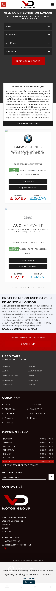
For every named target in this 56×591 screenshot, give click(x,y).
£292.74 (38, 197)
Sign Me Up (28, 344)
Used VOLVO (32, 385)
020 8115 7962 (31, 320)
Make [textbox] (8, 26)
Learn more (28, 578)
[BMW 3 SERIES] (28, 131)
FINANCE (9, 413)
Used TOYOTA (7, 385)
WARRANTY (36, 409)
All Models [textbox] (11, 34)
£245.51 (38, 276)
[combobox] (28, 26)
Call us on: (19, 328)
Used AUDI (6, 366)
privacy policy (38, 560)
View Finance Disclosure (28, 123)
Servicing (9, 418)
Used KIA (5, 371)
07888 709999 (9, 323)
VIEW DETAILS (28, 182)
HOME (8, 404)
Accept (29, 582)
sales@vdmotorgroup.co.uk (18, 545)
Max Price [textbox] (11, 51)
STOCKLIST (35, 404)
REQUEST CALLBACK (28, 188)
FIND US (9, 423)
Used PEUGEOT (7, 380)
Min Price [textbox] (11, 43)
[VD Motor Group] (28, 4)
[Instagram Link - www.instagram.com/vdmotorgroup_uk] (5, 549)
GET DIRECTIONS (12, 472)
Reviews (34, 418)
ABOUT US (10, 409)
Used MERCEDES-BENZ (10, 376)
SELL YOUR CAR (38, 413)
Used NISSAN (33, 376)
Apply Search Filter (28, 61)
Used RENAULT (33, 380)
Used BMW (32, 366)
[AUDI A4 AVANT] (28, 209)
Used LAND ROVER (35, 371)
